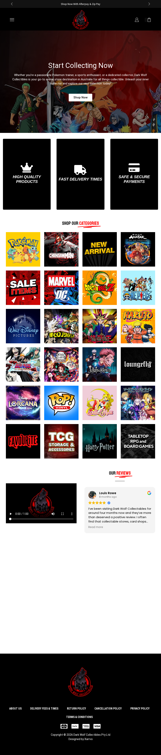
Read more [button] (95, 527)
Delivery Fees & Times (44, 708)
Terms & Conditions (79, 717)
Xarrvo (88, 739)
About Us (15, 708)
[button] (11, 4)
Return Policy (76, 708)
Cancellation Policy (108, 708)
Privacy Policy (140, 708)
